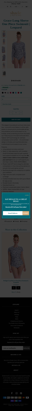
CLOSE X (27, 195)
